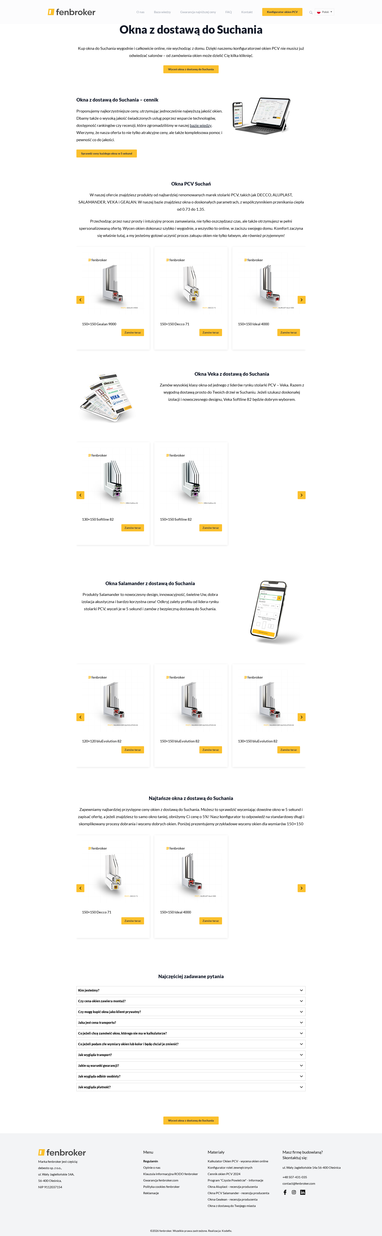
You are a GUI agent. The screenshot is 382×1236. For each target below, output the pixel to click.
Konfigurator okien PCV (282, 12)
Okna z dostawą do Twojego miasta (232, 1206)
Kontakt (247, 12)
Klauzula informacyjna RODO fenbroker (170, 1174)
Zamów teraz (133, 332)
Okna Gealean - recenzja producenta (232, 1199)
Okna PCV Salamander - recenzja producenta (238, 1193)
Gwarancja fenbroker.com (160, 1180)
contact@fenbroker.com (299, 1183)
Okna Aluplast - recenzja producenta (233, 1186)
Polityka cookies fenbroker (161, 1186)
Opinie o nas (151, 1167)
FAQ (228, 12)
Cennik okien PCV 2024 (224, 1174)
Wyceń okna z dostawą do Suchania (191, 69)
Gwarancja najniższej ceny (198, 12)
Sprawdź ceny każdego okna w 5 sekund (106, 153)
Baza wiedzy (162, 12)
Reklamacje (151, 1193)
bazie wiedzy (200, 125)
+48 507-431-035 (295, 1177)
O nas (140, 12)
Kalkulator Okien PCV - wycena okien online (238, 1161)
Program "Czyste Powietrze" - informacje (235, 1180)
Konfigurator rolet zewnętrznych (230, 1167)
